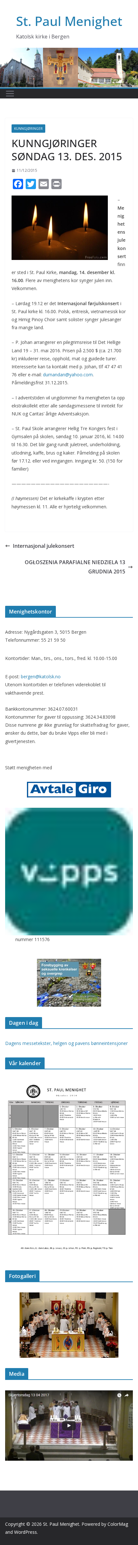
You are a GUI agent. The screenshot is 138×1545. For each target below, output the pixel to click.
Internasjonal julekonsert (43, 545)
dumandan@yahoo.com (68, 375)
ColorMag (118, 1524)
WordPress (25, 1532)
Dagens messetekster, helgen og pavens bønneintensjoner (66, 1043)
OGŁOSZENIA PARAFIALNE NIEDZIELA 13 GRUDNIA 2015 (75, 567)
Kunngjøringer (28, 128)
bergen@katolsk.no (41, 676)
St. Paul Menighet (69, 21)
